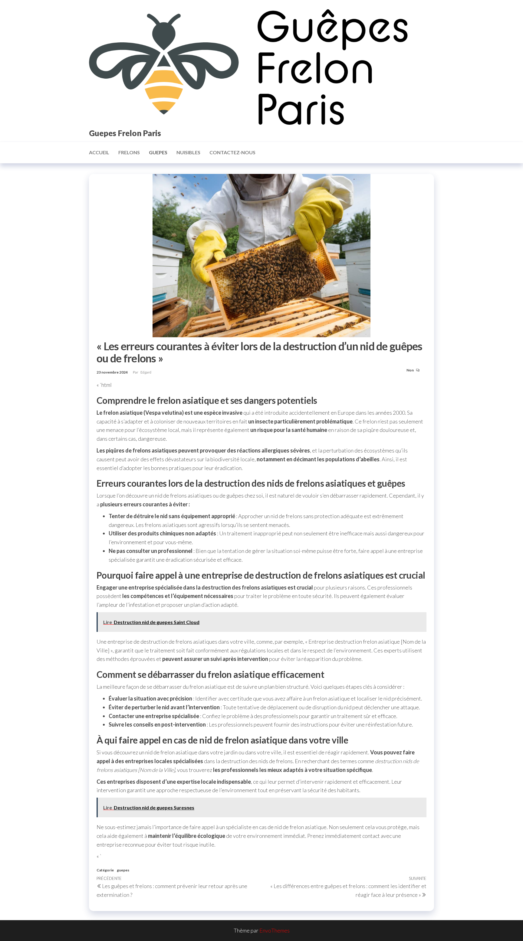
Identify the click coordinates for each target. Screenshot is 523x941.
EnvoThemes (274, 930)
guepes (158, 152)
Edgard (145, 372)
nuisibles (188, 152)
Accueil (99, 152)
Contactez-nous (232, 152)
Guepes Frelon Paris (125, 133)
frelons (129, 152)
